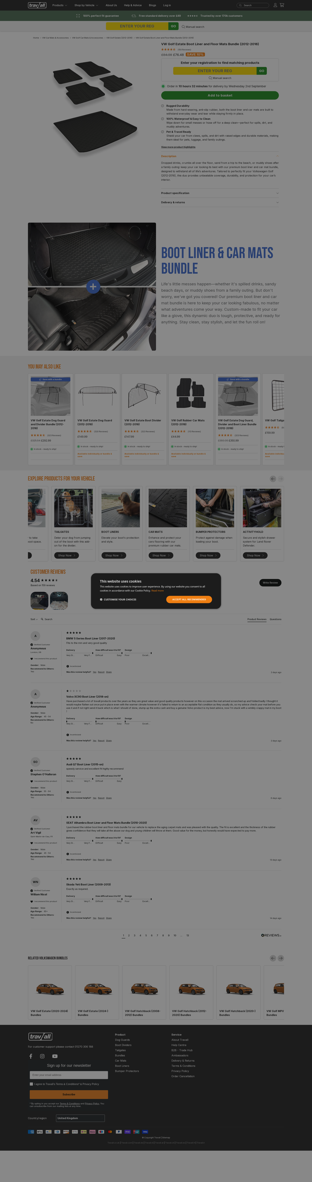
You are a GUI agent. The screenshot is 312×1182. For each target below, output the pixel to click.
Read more (157, 590)
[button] (118, 599)
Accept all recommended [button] (189, 599)
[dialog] (156, 591)
